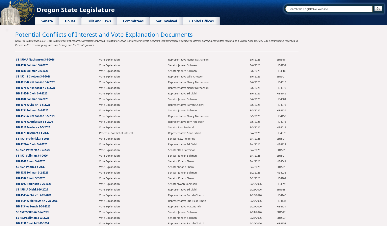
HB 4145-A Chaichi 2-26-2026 (33, 195)
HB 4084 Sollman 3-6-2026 (32, 99)
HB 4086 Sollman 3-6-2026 (32, 71)
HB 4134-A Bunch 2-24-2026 (33, 206)
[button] (378, 9)
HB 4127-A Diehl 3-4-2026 (31, 144)
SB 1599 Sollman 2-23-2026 (32, 218)
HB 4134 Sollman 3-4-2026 (32, 110)
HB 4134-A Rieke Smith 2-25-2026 (36, 201)
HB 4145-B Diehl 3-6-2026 (31, 93)
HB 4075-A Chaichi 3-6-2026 (33, 105)
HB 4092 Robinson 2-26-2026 (33, 184)
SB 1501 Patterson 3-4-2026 (33, 150)
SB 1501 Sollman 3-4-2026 (32, 155)
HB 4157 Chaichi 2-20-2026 (32, 223)
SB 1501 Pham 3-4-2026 (30, 167)
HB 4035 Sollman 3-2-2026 (32, 172)
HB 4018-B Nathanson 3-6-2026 (35, 82)
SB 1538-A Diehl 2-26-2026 (32, 189)
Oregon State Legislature (75, 9)
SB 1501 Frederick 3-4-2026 (32, 138)
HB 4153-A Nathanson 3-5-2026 (35, 116)
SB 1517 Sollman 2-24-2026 (32, 212)
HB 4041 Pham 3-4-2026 (30, 161)
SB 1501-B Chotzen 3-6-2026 (33, 76)
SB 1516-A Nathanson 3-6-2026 (35, 59)
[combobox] (328, 9)
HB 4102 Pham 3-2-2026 (30, 178)
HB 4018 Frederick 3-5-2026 (33, 127)
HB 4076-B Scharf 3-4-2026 (32, 133)
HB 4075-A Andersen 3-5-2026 (34, 121)
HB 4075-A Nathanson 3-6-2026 (35, 88)
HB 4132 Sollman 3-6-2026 (32, 65)
